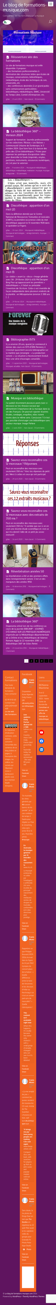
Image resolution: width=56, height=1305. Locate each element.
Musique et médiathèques (36, 168)
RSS (7, 22)
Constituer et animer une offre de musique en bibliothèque (44, 713)
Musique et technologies (15, 233)
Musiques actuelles (13, 366)
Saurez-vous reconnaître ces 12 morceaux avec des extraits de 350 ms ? (27, 514)
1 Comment (10, 651)
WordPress (16, 1296)
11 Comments (40, 539)
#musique (29, 706)
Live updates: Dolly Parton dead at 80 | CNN (28, 720)
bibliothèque (10, 170)
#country (26, 703)
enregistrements (33, 233)
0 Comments (40, 99)
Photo (29, 1249)
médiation (31, 170)
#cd (27, 1121)
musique (39, 170)
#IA (23, 804)
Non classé (28, 99)
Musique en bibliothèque (27, 398)
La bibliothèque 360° (24, 621)
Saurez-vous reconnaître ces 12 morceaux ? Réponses (26, 462)
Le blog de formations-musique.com (19, 1293)
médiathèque (21, 170)
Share (24, 776)
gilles (8, 99)
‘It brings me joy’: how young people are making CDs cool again (28, 1136)
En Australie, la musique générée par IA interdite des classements (28, 855)
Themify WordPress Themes (34, 1296)
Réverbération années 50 (27, 571)
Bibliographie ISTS (23, 339)
